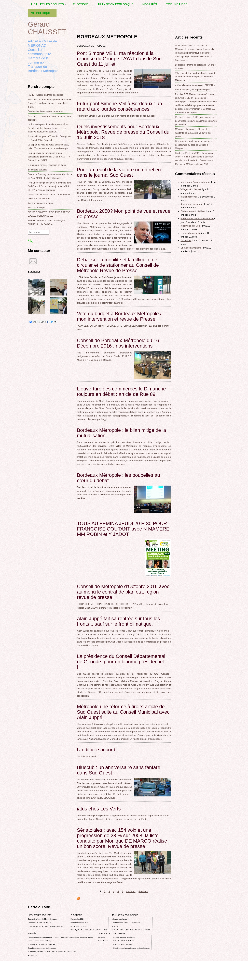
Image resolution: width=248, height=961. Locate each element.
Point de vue (103, 941)
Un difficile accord (96, 749)
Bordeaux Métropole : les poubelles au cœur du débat (118, 477)
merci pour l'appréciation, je (195, 182)
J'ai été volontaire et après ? (41, 203)
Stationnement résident (193, 211)
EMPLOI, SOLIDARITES (122, 944)
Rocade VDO (33, 955)
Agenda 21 (116, 926)
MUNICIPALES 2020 (79, 926)
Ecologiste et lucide (37, 169)
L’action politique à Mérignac (124, 937)
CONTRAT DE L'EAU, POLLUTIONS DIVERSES (46, 926)
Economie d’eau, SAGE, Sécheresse (42, 919)
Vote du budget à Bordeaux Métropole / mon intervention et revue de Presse (119, 316)
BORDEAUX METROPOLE (123, 941)
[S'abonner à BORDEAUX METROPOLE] (78, 898)
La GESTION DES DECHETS (39, 922)
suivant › (130, 891)
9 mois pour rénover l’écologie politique (47, 165)
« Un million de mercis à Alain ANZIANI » (195, 85)
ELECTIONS (81, 4)
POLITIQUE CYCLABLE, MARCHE (41, 944)
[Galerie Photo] (36, 294)
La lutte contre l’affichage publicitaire (126, 922)
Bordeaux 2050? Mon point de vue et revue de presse (123, 213)
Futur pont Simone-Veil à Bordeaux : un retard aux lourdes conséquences (119, 106)
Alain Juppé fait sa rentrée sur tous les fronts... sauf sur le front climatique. (118, 621)
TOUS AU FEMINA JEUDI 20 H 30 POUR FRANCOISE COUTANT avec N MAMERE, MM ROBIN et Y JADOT (124, 529)
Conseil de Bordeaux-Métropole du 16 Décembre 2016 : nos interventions (118, 343)
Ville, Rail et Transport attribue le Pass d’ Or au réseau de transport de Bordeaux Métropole (195, 77)
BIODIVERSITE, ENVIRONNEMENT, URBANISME (131, 930)
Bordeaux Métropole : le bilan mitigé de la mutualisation (121, 432)
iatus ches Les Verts (99, 808)
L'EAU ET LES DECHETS (47, 4)
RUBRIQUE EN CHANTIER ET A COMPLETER (89, 930)
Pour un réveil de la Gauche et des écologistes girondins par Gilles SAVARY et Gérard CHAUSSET (49, 157)
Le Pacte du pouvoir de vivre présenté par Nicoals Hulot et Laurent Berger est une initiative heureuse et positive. (48, 128)
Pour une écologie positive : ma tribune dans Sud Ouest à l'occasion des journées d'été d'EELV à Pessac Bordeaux (49, 186)
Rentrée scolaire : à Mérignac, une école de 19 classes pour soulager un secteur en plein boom (196, 121)
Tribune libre (177, 4)
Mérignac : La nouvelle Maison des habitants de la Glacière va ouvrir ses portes (193, 133)
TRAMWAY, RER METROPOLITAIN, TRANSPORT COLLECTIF (52, 952)
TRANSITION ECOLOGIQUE (116, 4)
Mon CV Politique (36, 207)
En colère (186, 240)
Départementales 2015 (79, 922)
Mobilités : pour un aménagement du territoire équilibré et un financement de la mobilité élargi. (50, 103)
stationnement (188, 196)
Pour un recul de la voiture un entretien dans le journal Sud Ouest (119, 172)
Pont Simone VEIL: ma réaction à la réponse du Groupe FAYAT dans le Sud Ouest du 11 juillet (119, 59)
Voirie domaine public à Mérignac (40, 941)
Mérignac (101, 937)
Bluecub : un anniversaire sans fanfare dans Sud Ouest (118, 770)
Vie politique (41, 13)
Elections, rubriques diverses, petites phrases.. (131, 948)
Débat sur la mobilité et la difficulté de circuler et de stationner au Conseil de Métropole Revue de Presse (118, 265)
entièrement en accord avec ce (197, 218)
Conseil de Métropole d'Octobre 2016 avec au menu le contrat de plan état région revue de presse (123, 592)
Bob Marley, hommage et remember (45, 111)
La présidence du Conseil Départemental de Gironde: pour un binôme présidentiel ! (121, 662)
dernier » (143, 891)
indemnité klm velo (191, 225)
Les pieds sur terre (191, 233)
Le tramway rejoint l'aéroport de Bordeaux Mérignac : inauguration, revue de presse (60, 937)
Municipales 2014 (77, 919)
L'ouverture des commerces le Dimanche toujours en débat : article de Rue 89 (121, 391)
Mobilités (150, 4)
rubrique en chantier (120, 919)
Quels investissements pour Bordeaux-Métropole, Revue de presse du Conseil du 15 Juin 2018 (123, 132)
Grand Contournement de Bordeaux (42, 948)
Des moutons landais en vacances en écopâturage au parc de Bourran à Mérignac (193, 145)
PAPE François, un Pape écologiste (45, 95)
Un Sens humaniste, (191, 247)
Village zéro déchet (191, 189)
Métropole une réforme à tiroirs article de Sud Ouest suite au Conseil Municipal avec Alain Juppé (123, 712)
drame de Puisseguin (192, 204)
